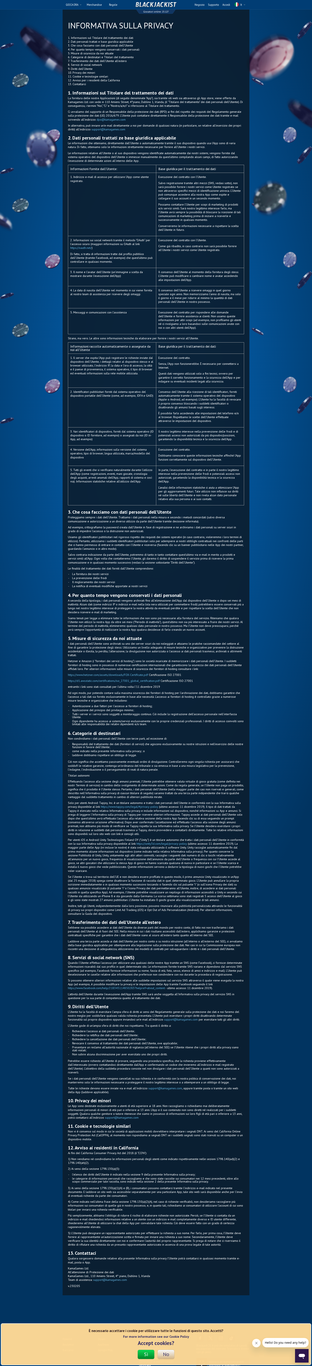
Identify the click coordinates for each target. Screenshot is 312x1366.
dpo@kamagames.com (111, 119)
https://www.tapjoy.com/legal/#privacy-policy (129, 807)
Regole (113, 5)
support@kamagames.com (108, 129)
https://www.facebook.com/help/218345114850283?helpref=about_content (116, 988)
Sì (146, 1354)
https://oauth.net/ (81, 248)
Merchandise (94, 5)
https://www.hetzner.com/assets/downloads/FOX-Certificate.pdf (108, 675)
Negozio (200, 5)
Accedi (226, 5)
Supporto (213, 5)
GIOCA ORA (72, 5)
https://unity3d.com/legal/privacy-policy (161, 844)
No (166, 1354)
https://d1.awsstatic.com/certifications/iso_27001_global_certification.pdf (114, 681)
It (241, 5)
